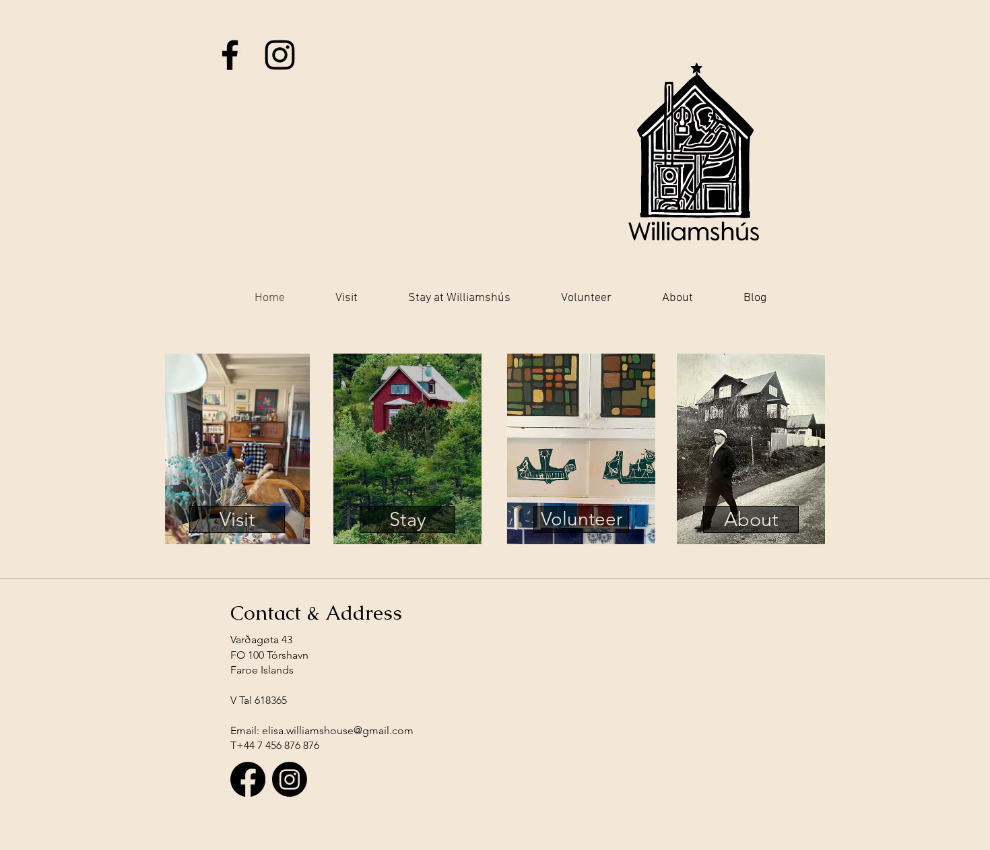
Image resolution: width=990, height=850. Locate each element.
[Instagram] (289, 779)
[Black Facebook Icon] (230, 55)
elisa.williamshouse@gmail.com (338, 730)
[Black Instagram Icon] (280, 55)
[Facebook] (247, 779)
